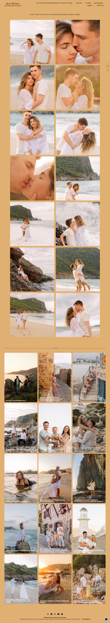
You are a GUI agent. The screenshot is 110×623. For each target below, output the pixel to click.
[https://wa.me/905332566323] (48, 614)
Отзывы (88, 3)
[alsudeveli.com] (12, 4)
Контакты (100, 5)
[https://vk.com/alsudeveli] (62, 614)
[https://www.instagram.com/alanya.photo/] (55, 614)
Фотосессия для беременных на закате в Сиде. (54, 3)
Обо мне (79, 3)
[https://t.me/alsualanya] (51, 614)
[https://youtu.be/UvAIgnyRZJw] (58, 614)
